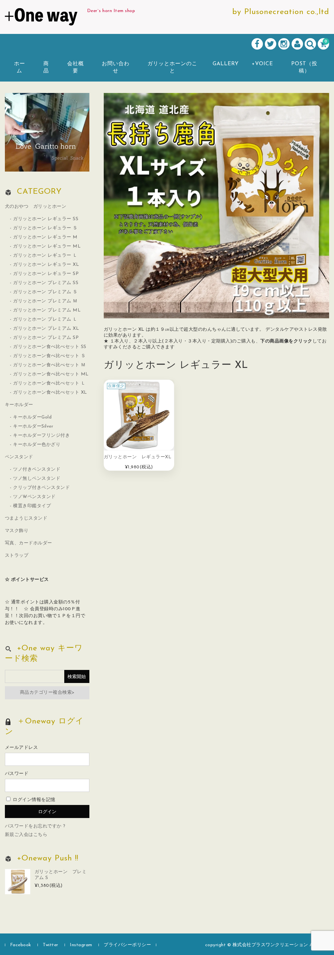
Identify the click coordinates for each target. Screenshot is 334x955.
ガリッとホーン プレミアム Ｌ (45, 319)
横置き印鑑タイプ (32, 506)
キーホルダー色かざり (36, 444)
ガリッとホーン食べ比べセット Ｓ (49, 356)
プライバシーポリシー (127, 945)
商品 (46, 67)
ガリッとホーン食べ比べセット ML (51, 374)
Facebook (20, 945)
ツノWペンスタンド (34, 496)
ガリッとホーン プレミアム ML (47, 310)
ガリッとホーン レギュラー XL (46, 264)
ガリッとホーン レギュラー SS (45, 219)
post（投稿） (304, 67)
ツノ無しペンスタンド (36, 478)
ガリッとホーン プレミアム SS (45, 282)
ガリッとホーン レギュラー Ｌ (45, 255)
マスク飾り (17, 530)
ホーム (19, 67)
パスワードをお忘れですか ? (35, 826)
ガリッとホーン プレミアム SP (46, 337)
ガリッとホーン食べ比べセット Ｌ (49, 383)
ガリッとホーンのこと (172, 67)
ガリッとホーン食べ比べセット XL (50, 392)
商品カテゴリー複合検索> (47, 692)
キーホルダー (19, 404)
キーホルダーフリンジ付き (41, 435)
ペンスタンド (19, 457)
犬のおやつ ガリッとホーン (36, 206)
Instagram (81, 945)
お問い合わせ (115, 67)
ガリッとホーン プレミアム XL (46, 328)
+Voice (262, 64)
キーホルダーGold (32, 417)
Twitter (50, 945)
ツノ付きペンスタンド (36, 469)
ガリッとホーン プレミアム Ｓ (45, 292)
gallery (226, 64)
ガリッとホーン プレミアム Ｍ (45, 301)
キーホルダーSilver (33, 426)
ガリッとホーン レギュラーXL (138, 457)
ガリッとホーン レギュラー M (45, 237)
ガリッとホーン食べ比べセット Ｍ (49, 365)
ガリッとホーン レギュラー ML (47, 246)
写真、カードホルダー (28, 543)
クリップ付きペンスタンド (41, 487)
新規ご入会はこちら (26, 834)
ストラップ (17, 555)
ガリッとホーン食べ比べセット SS (49, 346)
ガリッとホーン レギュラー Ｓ (45, 228)
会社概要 (75, 67)
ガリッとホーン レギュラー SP (46, 273)
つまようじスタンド (26, 518)
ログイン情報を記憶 (33, 799)
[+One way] (41, 18)
